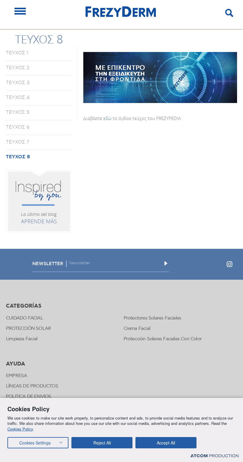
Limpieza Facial (21, 339)
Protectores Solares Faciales (152, 318)
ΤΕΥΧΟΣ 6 (18, 127)
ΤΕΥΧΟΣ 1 (17, 53)
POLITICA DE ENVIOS (28, 396)
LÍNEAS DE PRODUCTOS (32, 386)
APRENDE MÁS (39, 221)
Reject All (102, 443)
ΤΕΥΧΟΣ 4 (17, 97)
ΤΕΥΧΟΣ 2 (17, 67)
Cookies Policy (20, 429)
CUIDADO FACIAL (24, 318)
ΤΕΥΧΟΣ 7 (17, 142)
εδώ (107, 118)
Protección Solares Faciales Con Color (163, 339)
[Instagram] (229, 264)
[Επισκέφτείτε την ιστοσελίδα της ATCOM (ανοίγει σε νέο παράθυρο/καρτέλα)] (215, 456)
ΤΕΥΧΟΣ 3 (17, 82)
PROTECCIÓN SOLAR (28, 328)
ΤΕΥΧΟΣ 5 (17, 112)
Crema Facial (137, 328)
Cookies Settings (35, 443)
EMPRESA (16, 376)
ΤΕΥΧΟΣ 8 (18, 157)
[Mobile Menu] (20, 11)
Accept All (166, 443)
